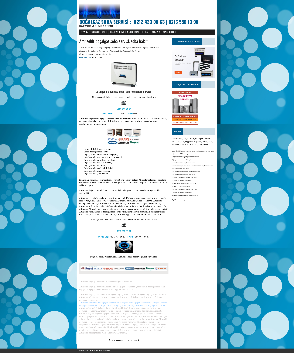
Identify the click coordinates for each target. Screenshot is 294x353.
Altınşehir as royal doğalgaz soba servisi (104, 47)
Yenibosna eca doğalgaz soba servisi (182, 192)
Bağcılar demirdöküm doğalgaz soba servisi (184, 154)
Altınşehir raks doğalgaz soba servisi (125, 51)
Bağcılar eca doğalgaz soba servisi (185, 156)
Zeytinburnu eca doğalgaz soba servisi (182, 200)
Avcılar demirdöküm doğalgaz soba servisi (183, 151)
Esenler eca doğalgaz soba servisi (181, 166)
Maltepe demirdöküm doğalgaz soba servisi (184, 183)
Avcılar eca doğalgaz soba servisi (205, 151)
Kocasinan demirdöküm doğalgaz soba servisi (184, 177)
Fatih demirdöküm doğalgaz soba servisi (202, 166)
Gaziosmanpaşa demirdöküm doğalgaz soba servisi (186, 171)
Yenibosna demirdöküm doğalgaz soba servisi (184, 189)
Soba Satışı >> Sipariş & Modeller (165, 32)
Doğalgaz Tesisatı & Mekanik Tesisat (124, 32)
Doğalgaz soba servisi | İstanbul (94, 32)
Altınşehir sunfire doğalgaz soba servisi (95, 54)
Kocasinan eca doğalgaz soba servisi (182, 180)
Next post (132, 340)
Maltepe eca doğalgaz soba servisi (181, 186)
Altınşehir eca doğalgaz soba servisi (93, 51)
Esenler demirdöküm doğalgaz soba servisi (183, 163)
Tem (89, 57)
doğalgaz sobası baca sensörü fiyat (181, 160)
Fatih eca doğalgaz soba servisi (180, 168)
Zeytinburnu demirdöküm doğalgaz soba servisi (185, 195)
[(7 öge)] (194, 199)
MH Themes (106, 351)
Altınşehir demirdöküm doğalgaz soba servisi (141, 47)
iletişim (145, 32)
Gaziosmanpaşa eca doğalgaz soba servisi (183, 174)
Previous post (117, 340)
